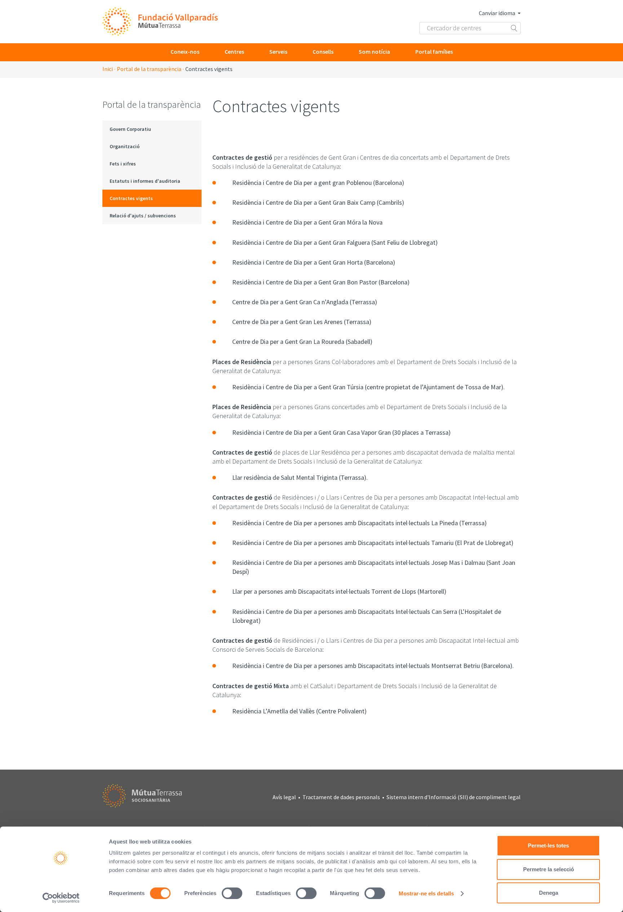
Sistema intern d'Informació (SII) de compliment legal (453, 797)
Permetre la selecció (548, 869)
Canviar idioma (497, 13)
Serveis (278, 51)
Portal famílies (434, 51)
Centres (234, 51)
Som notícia (374, 51)
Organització (125, 146)
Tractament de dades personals (341, 797)
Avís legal (284, 797)
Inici (107, 68)
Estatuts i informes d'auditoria (145, 181)
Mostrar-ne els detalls (426, 893)
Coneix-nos (185, 51)
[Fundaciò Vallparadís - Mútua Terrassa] (160, 21)
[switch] (232, 893)
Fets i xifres (123, 163)
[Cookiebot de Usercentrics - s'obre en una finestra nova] (61, 898)
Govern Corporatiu (130, 129)
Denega (548, 893)
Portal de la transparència (149, 68)
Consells (323, 51)
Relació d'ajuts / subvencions (143, 215)
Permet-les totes (548, 845)
